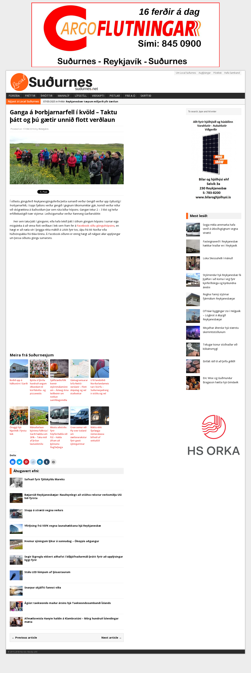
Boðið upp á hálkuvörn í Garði (19, 382)
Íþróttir (46, 95)
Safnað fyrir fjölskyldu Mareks (44, 479)
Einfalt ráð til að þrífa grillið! (219, 361)
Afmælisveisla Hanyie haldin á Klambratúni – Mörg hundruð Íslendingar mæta (71, 620)
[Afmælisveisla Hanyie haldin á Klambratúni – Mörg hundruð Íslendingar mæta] (16, 624)
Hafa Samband (232, 72)
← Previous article (24, 637)
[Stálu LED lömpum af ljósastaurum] (16, 578)
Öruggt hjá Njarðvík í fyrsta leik (18, 431)
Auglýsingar (205, 72)
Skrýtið (146, 95)
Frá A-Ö (130, 95)
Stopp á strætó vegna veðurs (43, 510)
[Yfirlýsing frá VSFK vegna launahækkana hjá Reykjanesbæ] (16, 531)
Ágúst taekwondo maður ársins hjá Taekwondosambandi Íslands (67, 603)
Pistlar (115, 95)
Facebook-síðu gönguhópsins (95, 225)
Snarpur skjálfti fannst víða (42, 587)
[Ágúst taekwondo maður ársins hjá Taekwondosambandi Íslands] (16, 609)
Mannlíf (63, 95)
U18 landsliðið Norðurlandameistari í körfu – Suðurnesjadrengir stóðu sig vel (100, 387)
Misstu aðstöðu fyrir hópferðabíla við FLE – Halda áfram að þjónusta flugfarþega (58, 437)
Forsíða (14, 95)
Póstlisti (218, 72)
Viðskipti (98, 95)
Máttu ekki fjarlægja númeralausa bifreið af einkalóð (97, 434)
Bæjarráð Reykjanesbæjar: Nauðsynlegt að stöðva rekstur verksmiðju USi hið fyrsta (73, 496)
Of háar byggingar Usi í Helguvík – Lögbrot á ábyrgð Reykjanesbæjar (222, 315)
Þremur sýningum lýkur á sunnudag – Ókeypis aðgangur (61, 541)
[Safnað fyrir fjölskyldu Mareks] (16, 485)
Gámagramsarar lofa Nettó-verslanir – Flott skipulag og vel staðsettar (79, 387)
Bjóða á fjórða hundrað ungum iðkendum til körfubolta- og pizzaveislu (38, 387)
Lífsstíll (81, 95)
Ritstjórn (44, 129)
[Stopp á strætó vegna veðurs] (16, 516)
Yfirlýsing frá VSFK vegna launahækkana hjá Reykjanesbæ (62, 525)
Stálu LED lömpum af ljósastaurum (47, 572)
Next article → (111, 637)
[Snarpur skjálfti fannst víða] (16, 593)
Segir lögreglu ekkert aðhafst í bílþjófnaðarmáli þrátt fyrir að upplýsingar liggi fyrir (73, 558)
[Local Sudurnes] (125, 82)
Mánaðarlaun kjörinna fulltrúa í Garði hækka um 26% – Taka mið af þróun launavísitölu (39, 435)
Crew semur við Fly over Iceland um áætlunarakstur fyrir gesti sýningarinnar (78, 435)
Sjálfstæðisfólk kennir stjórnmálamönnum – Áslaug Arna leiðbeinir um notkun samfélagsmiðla (59, 390)
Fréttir (30, 95)
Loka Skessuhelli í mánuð (218, 258)
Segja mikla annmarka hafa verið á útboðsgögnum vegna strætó (220, 229)
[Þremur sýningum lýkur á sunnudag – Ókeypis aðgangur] (16, 547)
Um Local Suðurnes (186, 72)
